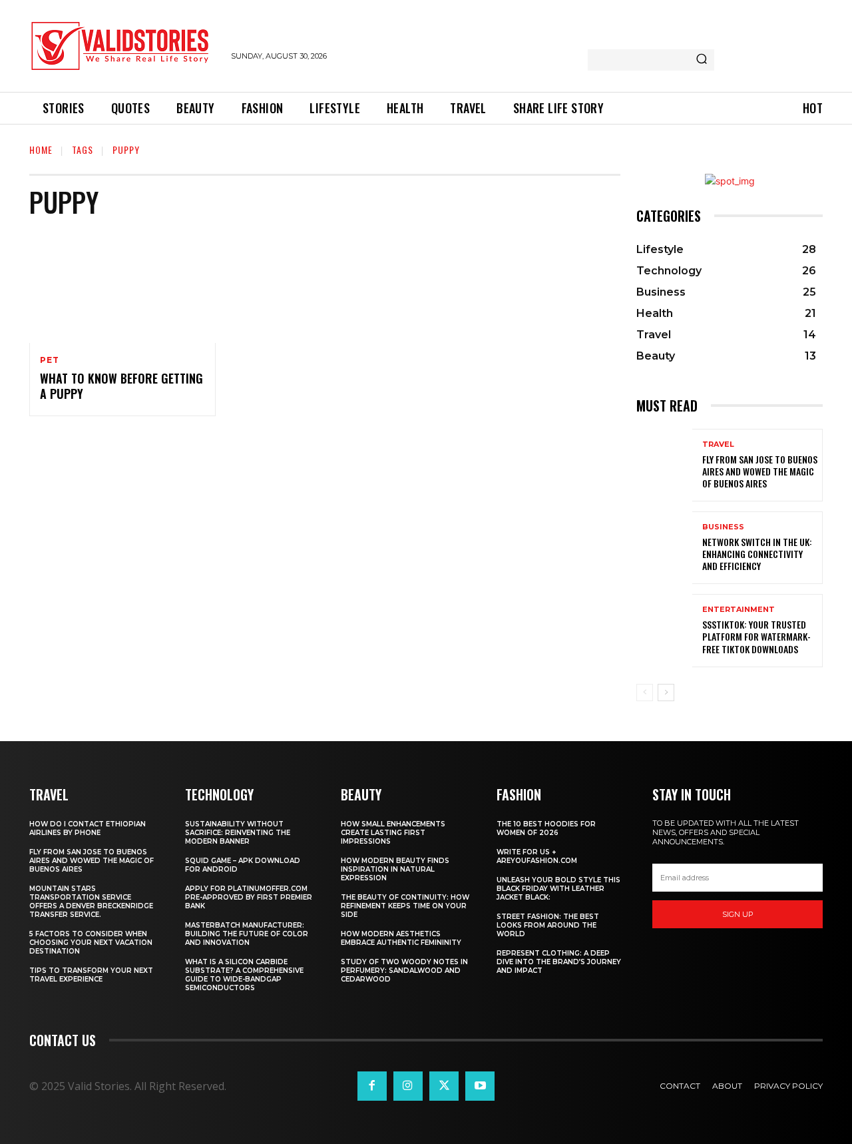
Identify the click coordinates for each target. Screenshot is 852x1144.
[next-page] (666, 692)
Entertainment (738, 609)
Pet (49, 360)
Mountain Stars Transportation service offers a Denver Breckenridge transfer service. (91, 901)
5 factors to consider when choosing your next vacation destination (90, 943)
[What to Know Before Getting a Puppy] (122, 287)
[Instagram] (408, 1086)
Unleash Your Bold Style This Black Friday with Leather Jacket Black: (558, 889)
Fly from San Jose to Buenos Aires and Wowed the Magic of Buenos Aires (759, 471)
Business (723, 527)
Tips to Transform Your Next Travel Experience (91, 975)
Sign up (737, 914)
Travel (718, 444)
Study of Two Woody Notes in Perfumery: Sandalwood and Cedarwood (404, 971)
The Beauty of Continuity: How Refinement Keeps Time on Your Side (405, 906)
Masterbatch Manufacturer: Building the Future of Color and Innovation (246, 934)
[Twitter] (444, 1086)
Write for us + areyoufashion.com (537, 856)
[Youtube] (480, 1086)
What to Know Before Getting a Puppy (121, 386)
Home (41, 149)
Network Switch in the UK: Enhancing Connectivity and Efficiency (757, 554)
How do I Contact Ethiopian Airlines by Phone (87, 828)
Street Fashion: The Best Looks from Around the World (548, 925)
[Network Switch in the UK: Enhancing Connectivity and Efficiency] (664, 547)
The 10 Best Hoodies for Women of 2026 (546, 828)
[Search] (701, 60)
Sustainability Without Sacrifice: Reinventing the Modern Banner (237, 833)
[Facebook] (372, 1086)
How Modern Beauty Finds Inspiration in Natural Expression (395, 869)
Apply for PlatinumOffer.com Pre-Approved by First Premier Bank (248, 897)
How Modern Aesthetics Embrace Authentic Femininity (401, 938)
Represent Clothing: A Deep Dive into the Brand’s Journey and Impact (559, 962)
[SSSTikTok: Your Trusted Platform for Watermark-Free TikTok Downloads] (664, 630)
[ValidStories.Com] (123, 46)
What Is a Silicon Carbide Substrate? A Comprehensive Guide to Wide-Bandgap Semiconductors (244, 975)
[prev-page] (644, 692)
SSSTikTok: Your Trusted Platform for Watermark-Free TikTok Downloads (756, 636)
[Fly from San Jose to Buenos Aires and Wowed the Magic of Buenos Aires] (664, 465)
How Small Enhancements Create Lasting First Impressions (393, 833)
